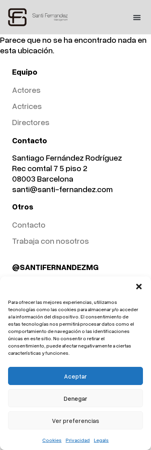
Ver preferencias (75, 420)
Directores (31, 122)
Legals (101, 440)
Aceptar (75, 376)
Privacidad (78, 440)
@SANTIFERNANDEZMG (55, 267)
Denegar (75, 398)
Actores (26, 89)
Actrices (27, 106)
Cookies (52, 440)
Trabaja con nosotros (50, 240)
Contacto (29, 224)
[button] (139, 287)
